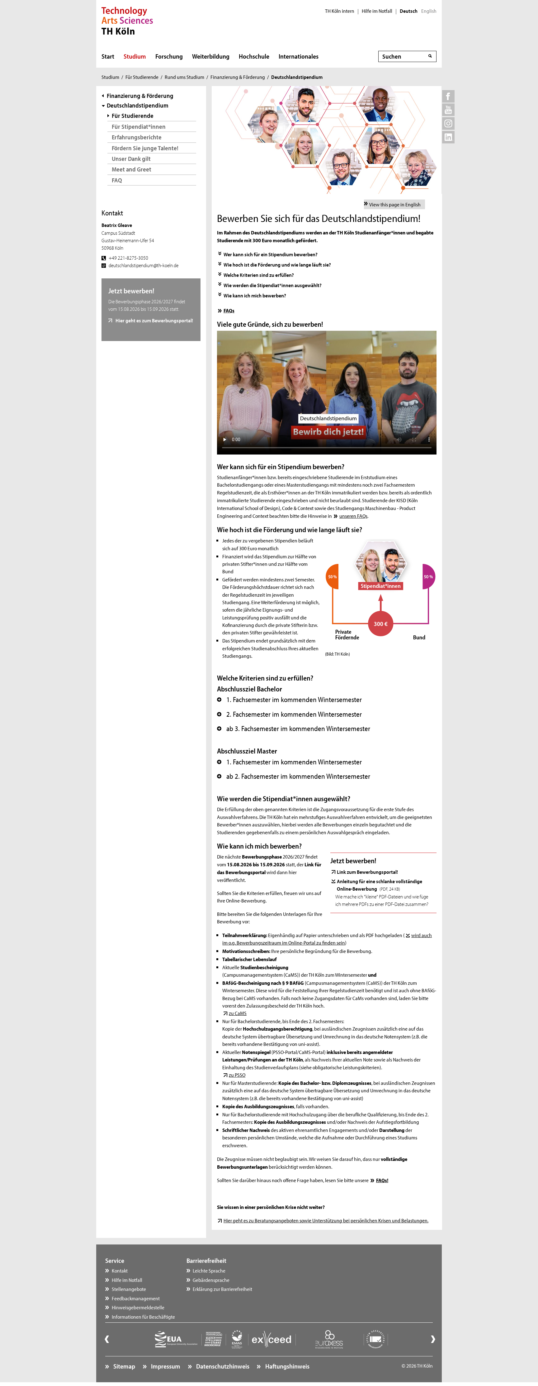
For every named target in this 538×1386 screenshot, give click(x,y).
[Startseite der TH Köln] (127, 20)
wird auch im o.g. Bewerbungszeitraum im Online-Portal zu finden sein (327, 938)
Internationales (299, 56)
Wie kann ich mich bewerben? (255, 295)
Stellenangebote (129, 1288)
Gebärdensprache (211, 1279)
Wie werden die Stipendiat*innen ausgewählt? (273, 285)
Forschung (169, 56)
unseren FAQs (353, 515)
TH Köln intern (339, 10)
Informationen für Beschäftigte (143, 1316)
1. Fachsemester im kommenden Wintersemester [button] (289, 699)
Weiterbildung (210, 56)
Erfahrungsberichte (137, 137)
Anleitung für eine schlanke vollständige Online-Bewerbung (379, 885)
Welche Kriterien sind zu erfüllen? (259, 274)
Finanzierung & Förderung (237, 76)
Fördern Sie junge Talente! (145, 148)
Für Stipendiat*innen (139, 126)
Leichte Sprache (209, 1270)
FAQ (117, 180)
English (429, 10)
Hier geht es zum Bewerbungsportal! (154, 320)
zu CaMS (238, 1012)
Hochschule (254, 56)
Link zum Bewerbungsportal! (367, 871)
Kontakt (120, 1270)
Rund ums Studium (184, 76)
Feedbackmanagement (136, 1298)
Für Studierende (141, 76)
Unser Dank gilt (131, 158)
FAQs (229, 310)
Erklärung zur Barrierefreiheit (222, 1288)
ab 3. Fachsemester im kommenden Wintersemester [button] (293, 728)
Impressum (165, 1366)
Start (107, 56)
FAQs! (382, 1180)
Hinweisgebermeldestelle (138, 1307)
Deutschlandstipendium (137, 105)
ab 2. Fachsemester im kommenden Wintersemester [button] (293, 776)
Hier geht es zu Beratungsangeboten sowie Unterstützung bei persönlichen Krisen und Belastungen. (326, 1220)
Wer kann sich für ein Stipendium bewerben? (271, 254)
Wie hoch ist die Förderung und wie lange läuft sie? (277, 264)
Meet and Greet (131, 169)
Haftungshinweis (286, 1366)
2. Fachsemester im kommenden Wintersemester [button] (289, 714)
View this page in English (395, 204)
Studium (135, 56)
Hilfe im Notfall (377, 10)
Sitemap (123, 1366)
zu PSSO (237, 1074)
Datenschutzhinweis (222, 1366)
